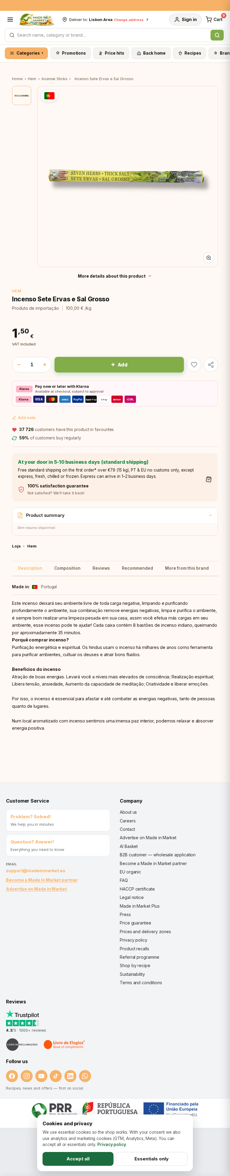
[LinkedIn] (70, 1076)
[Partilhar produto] (211, 364)
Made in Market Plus (140, 906)
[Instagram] (27, 1076)
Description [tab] (30, 568)
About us (128, 812)
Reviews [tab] (101, 568)
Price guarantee (135, 922)
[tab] (21, 95)
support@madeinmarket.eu (35, 870)
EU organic (130, 871)
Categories (29, 53)
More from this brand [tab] (187, 568)
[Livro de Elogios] (65, 1044)
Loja (16, 546)
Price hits (114, 53)
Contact (127, 829)
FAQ (124, 880)
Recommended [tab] (137, 568)
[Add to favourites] (194, 364)
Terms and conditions (141, 982)
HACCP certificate (137, 888)
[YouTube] (41, 1076)
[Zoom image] (208, 257)
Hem (32, 79)
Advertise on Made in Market (36, 888)
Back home (154, 53)
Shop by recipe (135, 965)
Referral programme (139, 957)
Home (17, 79)
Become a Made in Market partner (42, 879)
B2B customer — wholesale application (158, 854)
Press (125, 914)
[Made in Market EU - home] (36, 19)
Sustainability (132, 974)
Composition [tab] (67, 568)
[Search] (217, 35)
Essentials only (151, 1159)
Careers (127, 820)
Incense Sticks (54, 79)
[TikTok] (56, 1076)
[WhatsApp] (85, 1076)
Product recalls (134, 948)
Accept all (78, 1159)
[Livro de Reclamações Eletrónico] (22, 1044)
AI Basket (129, 846)
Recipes (192, 53)
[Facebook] (12, 1076)
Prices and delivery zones (145, 931)
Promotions (74, 53)
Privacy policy (133, 939)
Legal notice (132, 897)
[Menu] (10, 19)
